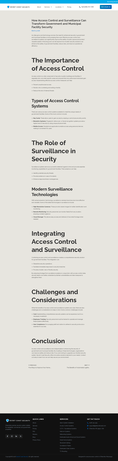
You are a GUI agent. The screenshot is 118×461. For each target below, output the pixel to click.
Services (47, 7)
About (39, 7)
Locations (58, 7)
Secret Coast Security (22, 456)
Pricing (69, 7)
